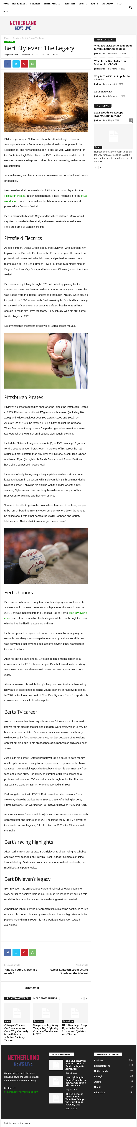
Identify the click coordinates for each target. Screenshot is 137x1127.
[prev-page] (82, 998)
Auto (6, 12)
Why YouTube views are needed (20, 971)
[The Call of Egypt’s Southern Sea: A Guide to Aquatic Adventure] (56, 1065)
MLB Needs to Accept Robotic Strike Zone (108, 114)
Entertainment (53, 4)
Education (107, 4)
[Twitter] (16, 64)
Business (35, 4)
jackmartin (12, 55)
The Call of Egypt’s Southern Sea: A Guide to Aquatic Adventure (75, 1065)
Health (94, 4)
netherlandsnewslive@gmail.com (21, 1091)
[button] (131, 8)
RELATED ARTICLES (17, 998)
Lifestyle (70, 4)
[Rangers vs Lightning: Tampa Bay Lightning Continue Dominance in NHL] (46, 1012)
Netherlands (19, 4)
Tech (119, 4)
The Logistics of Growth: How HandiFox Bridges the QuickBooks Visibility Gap (75, 1099)
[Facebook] (7, 64)
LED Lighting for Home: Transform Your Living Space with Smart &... (75, 1081)
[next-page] (86, 998)
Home (6, 4)
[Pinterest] (24, 64)
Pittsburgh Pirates (14, 195)
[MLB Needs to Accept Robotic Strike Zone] (113, 136)
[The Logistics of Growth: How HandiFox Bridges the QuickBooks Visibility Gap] (56, 1098)
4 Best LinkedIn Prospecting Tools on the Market (69, 971)
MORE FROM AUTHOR (45, 998)
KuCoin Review (103, 91)
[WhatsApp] (32, 64)
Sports (83, 4)
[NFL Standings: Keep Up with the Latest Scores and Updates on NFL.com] (75, 1012)
